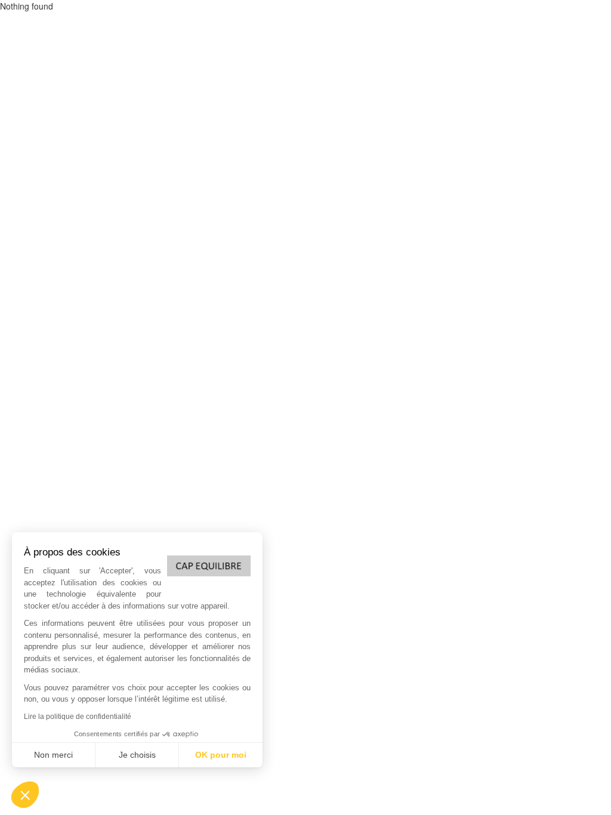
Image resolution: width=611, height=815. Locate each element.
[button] (25, 794)
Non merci (53, 755)
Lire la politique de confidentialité (77, 716)
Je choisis (137, 755)
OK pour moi (220, 755)
